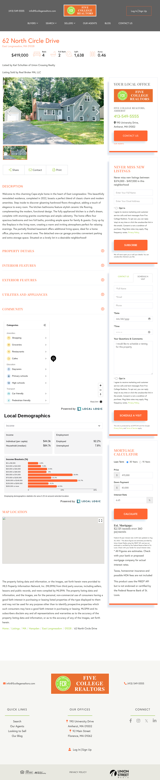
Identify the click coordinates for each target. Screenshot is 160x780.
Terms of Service (132, 428)
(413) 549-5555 (16, 11)
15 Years (146, 461)
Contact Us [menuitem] (125, 23)
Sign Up (143, 11)
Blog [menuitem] (108, 23)
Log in (134, 11)
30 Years (134, 461)
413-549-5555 (126, 116)
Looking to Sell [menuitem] (17, 731)
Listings (15, 628)
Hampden (34, 628)
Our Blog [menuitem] (17, 736)
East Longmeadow (52, 628)
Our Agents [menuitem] (90, 23)
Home (5, 628)
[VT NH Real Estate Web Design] (125, 774)
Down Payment (121, 482)
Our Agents (119, 144)
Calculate (131, 514)
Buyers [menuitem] (32, 23)
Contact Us (130, 135)
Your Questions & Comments (128, 338)
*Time (117, 326)
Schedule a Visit (143, 277)
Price (116, 469)
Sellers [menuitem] (68, 23)
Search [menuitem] (50, 23)
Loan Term (119, 461)
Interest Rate (120, 494)
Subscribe (130, 245)
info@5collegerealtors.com (42, 11)
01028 (68, 628)
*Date (117, 313)
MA (24, 628)
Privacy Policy (133, 232)
